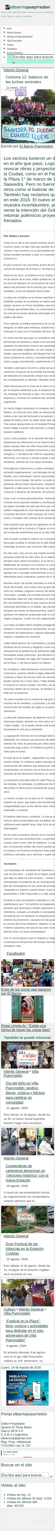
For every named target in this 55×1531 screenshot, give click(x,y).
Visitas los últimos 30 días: (25, 1498)
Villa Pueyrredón (14, 40)
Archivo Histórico (15, 52)
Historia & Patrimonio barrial (19, 36)
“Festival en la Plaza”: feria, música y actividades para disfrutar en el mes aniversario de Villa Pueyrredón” (27, 1330)
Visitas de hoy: (17, 1494)
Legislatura (12, 48)
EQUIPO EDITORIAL (24, 1513)
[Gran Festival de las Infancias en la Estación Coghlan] (27, 1232)
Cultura (10, 44)
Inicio (9, 28)
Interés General (14, 32)
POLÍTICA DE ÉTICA (24, 1517)
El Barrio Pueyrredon (36, 146)
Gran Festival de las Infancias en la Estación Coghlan (25, 1248)
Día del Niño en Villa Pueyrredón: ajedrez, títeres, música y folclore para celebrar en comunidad (25, 1092)
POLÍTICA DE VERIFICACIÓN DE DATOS (29, 1523)
